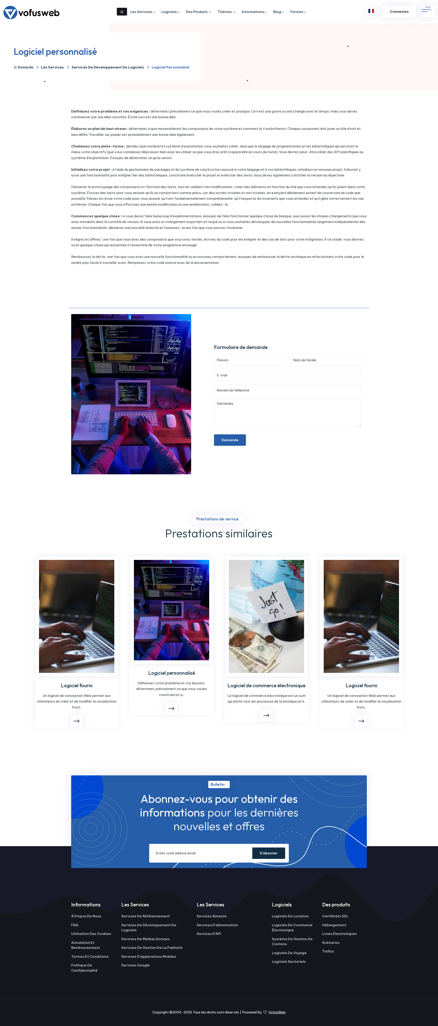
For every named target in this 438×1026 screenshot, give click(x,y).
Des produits (197, 12)
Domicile (25, 67)
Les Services (141, 12)
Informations (253, 12)
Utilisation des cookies (91, 934)
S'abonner (269, 853)
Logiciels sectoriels (289, 961)
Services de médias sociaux (145, 939)
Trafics (328, 951)
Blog (277, 12)
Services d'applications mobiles (148, 956)
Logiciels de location (290, 916)
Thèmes (225, 12)
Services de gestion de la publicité (151, 947)
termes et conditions (90, 956)
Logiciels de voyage (289, 953)
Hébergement (334, 925)
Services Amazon (212, 916)
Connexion (399, 11)
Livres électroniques (339, 934)
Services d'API (209, 934)
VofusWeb (277, 1012)
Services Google (135, 965)
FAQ (74, 925)
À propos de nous (86, 916)
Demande (230, 440)
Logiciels (169, 12)
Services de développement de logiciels (108, 67)
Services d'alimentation (217, 925)
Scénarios (330, 942)
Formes (296, 12)
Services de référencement (145, 916)
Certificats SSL (335, 916)
